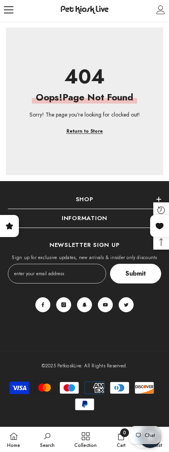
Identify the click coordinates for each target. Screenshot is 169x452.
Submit (135, 273)
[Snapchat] (84, 304)
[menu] (8, 10)
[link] (47, 439)
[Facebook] (42, 304)
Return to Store (84, 131)
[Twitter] (126, 304)
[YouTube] (105, 304)
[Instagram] (63, 304)
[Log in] (160, 10)
